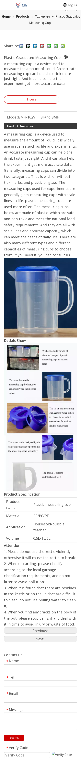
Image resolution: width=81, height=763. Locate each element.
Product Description (21, 126)
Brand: (45, 117)
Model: (12, 117)
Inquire (32, 99)
